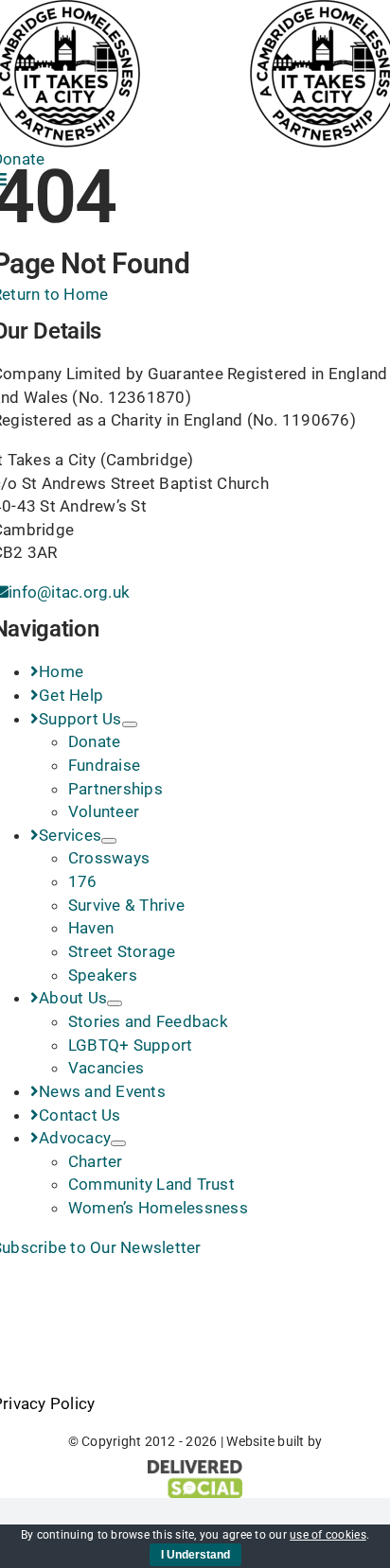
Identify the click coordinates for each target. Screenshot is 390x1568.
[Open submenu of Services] (108, 841)
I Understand (195, 1554)
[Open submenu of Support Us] (129, 724)
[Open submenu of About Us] (114, 1003)
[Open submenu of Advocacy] (118, 1143)
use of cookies (328, 1535)
